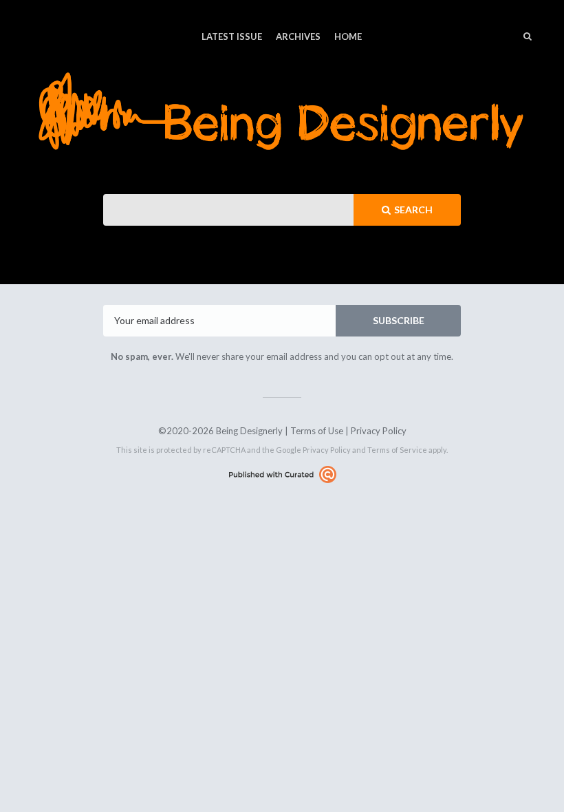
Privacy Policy (378, 430)
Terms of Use (316, 430)
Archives (298, 36)
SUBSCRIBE (398, 320)
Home (348, 36)
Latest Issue (232, 36)
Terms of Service (397, 449)
